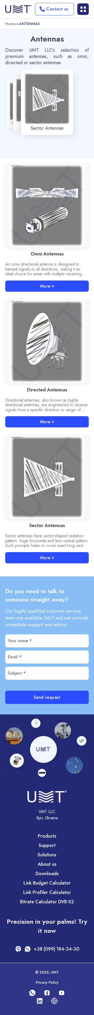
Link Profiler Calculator (47, 892)
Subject (15, 673)
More (45, 286)
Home (10, 23)
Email (13, 657)
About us (47, 864)
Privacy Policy (47, 982)
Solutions (47, 854)
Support (47, 845)
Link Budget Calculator (47, 883)
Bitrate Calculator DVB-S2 (47, 901)
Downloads (47, 873)
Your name (18, 641)
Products (47, 836)
